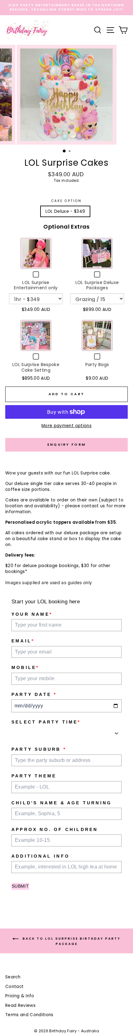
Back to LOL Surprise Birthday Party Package (71, 941)
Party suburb (38, 749)
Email (22, 640)
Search (12, 977)
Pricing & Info (19, 996)
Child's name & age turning (61, 802)
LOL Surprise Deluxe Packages (97, 285)
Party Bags (97, 364)
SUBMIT (20, 886)
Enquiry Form (66, 444)
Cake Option (66, 201)
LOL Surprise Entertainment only (36, 285)
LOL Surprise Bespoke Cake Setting (35, 367)
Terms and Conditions (29, 1015)
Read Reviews (20, 1005)
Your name (31, 614)
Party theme (33, 775)
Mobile (25, 667)
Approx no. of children (54, 829)
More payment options (66, 426)
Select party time (46, 721)
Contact (14, 987)
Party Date (34, 694)
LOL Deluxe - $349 (65, 211)
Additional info (40, 856)
